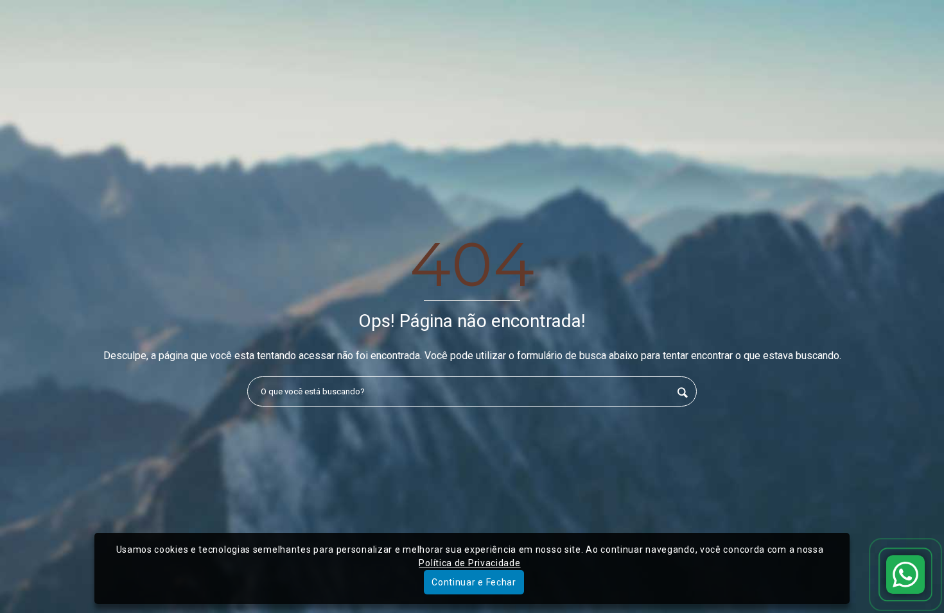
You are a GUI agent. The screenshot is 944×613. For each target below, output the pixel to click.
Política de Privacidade (469, 563)
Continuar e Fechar (474, 582)
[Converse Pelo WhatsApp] (905, 574)
